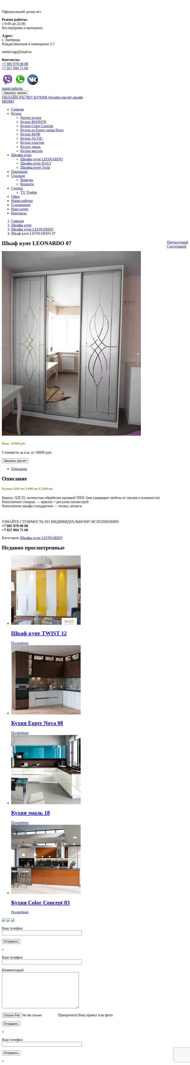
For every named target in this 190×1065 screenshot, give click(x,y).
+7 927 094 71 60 (15, 68)
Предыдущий (177, 242)
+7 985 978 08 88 (15, 64)
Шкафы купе (21, 225)
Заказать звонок (15, 93)
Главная (17, 221)
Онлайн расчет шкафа (65, 97)
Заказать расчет (15, 460)
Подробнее (19, 643)
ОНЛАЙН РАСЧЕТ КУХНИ (25, 97)
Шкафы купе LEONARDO (32, 229)
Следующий (176, 246)
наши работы (12, 88)
